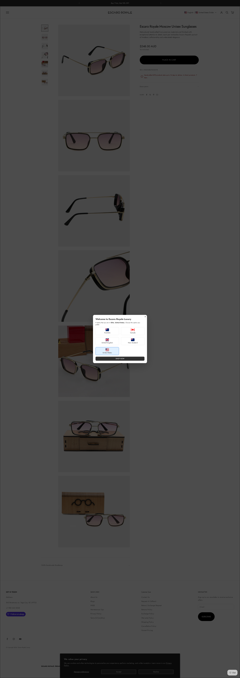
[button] (107, 331)
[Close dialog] (145, 316)
